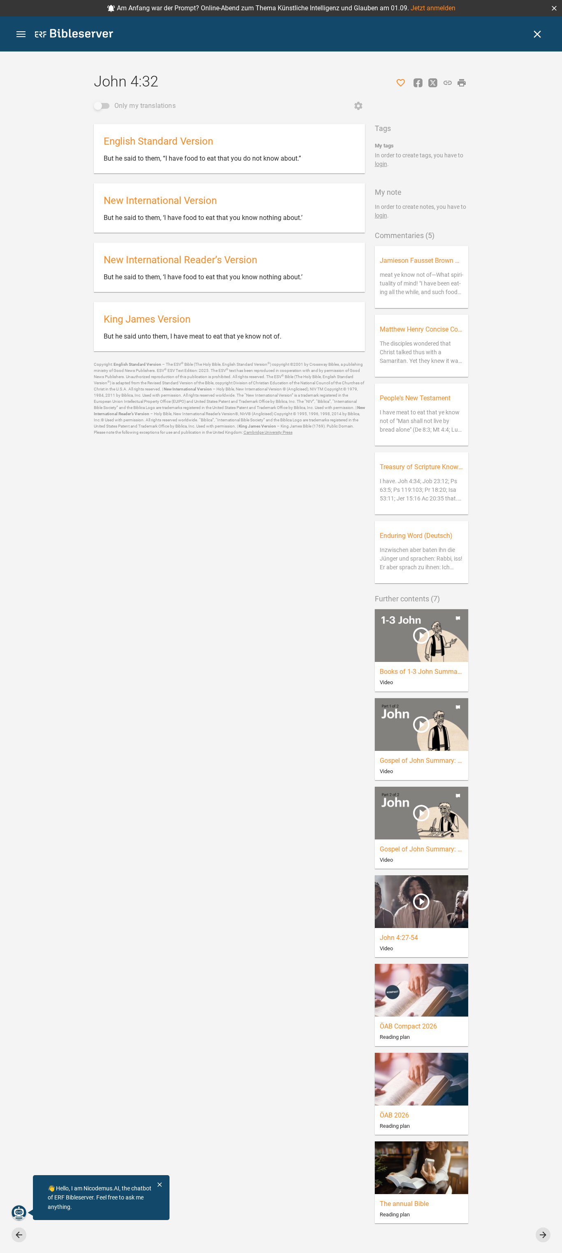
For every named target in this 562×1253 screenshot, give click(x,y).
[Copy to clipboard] (447, 82)
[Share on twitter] (432, 82)
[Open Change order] (358, 105)
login (381, 164)
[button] (554, 8)
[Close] (537, 34)
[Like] (400, 82)
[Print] (461, 82)
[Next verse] (543, 1234)
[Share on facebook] (418, 82)
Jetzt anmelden (433, 8)
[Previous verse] (19, 1234)
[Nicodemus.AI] (19, 1212)
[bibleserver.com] (74, 35)
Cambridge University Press (268, 432)
